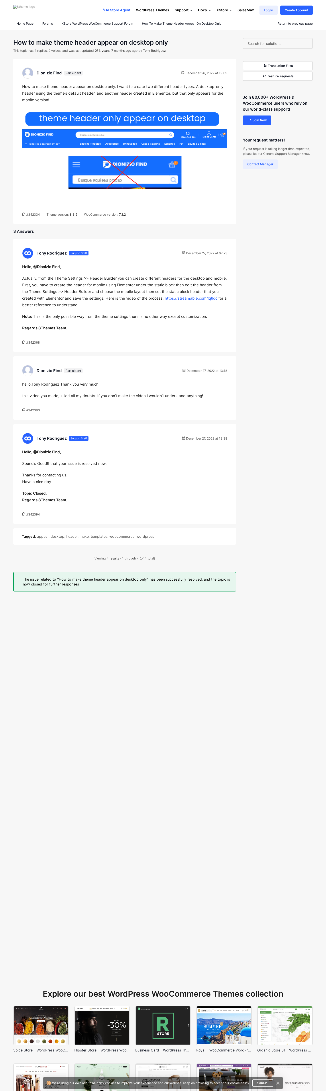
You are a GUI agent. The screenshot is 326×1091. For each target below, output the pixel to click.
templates (99, 536)
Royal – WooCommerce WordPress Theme (224, 1050)
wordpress (145, 536)
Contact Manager (260, 164)
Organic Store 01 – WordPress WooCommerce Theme (285, 1050)
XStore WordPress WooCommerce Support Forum (97, 23)
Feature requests (280, 76)
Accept (263, 1083)
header (72, 536)
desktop (57, 536)
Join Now (260, 120)
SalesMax (246, 10)
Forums (47, 23)
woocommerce (121, 536)
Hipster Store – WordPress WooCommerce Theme (102, 1050)
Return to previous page (295, 23)
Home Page (24, 23)
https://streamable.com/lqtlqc (191, 298)
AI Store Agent (118, 10)
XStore (222, 10)
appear (43, 536)
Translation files (280, 66)
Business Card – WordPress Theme (163, 1050)
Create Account (296, 10)
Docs (202, 10)
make (84, 536)
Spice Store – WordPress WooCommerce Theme (41, 1050)
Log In (268, 10)
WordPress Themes (152, 10)
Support (182, 10)
